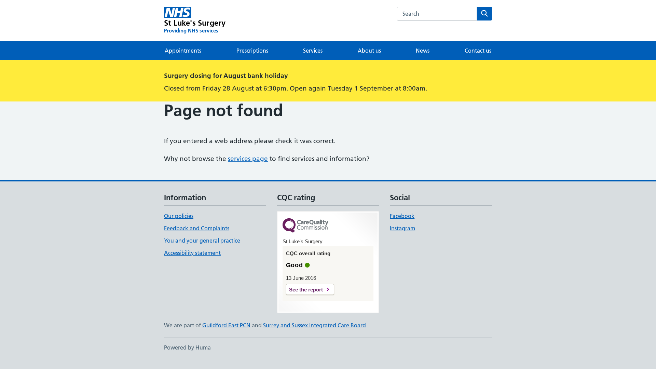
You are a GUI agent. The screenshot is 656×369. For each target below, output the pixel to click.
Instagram (402, 228)
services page (248, 159)
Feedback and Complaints (196, 228)
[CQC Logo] (305, 226)
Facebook (402, 216)
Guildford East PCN (226, 325)
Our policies (178, 216)
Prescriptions (252, 50)
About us (369, 50)
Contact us (478, 50)
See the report (306, 289)
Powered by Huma (187, 347)
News (422, 50)
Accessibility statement (192, 252)
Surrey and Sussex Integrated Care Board (314, 325)
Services (313, 50)
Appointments (183, 50)
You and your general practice (202, 240)
